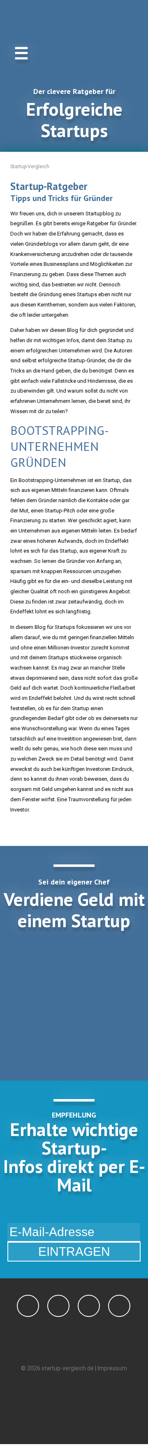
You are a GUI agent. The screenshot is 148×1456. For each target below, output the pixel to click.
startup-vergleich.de (68, 1368)
